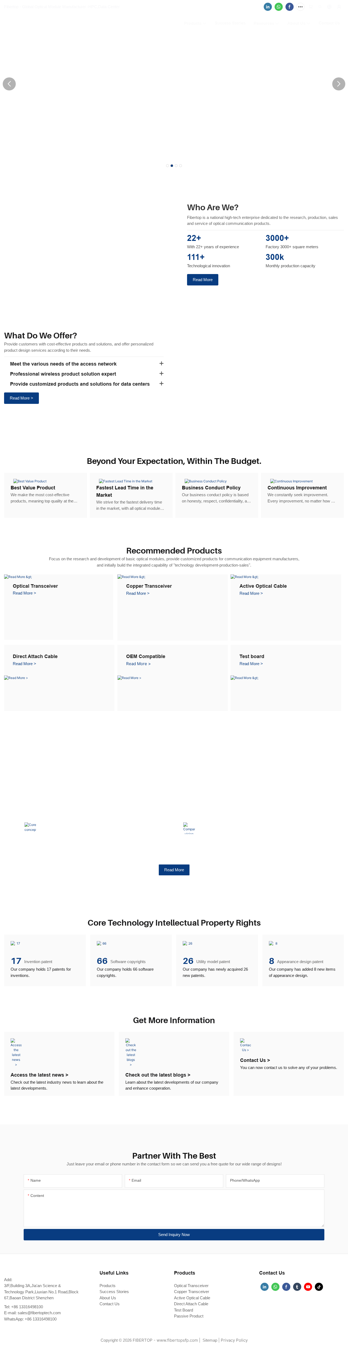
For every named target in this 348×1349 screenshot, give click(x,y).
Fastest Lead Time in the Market (124, 491)
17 (16, 961)
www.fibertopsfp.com (177, 1340)
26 (188, 961)
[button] (167, 166)
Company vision (217, 816)
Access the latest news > (40, 1075)
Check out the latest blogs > (158, 1075)
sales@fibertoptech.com (39, 1312)
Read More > (24, 593)
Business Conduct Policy (211, 487)
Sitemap (209, 1340)
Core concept (55, 816)
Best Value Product (33, 487)
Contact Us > (255, 1060)
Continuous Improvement (297, 487)
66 (102, 961)
